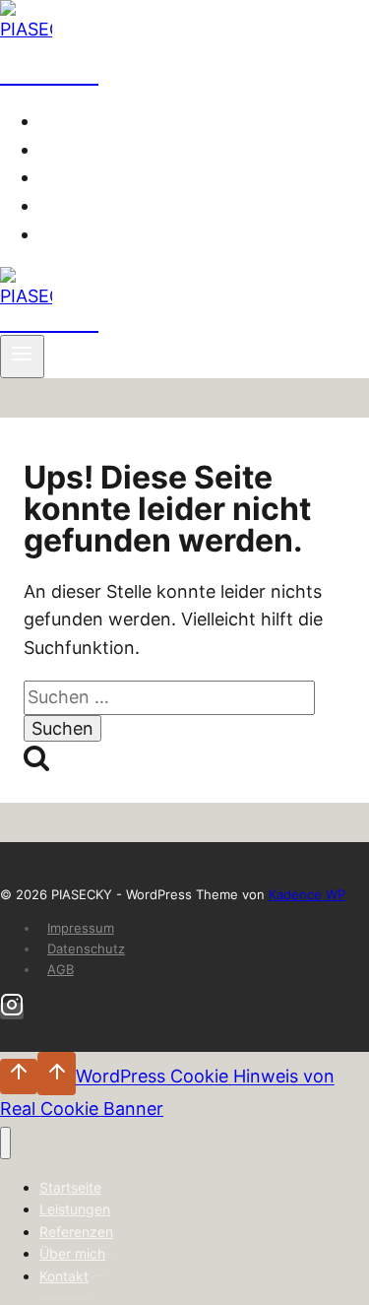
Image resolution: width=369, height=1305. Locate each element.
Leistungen (93, 150)
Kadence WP (307, 894)
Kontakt (80, 234)
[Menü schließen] (5, 1143)
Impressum (80, 928)
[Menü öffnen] (22, 356)
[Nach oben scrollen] (18, 1076)
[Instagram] (12, 1011)
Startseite (87, 121)
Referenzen (96, 177)
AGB (60, 969)
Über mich (90, 206)
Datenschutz (86, 948)
